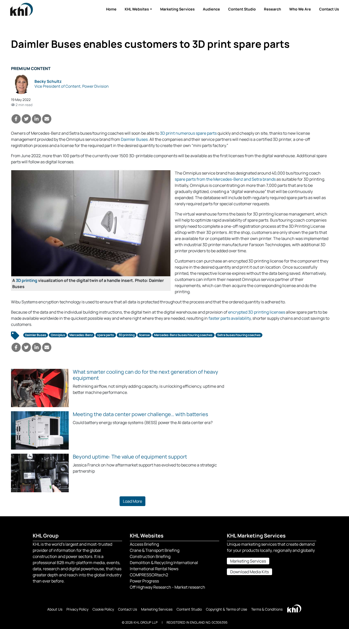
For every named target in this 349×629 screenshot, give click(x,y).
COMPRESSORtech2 (149, 575)
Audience (211, 9)
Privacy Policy (77, 609)
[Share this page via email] (46, 118)
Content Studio (242, 9)
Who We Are (300, 9)
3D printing (26, 280)
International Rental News (154, 568)
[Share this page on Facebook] (16, 118)
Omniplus (58, 335)
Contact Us (329, 9)
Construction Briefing (150, 556)
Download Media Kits (249, 572)
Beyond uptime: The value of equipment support (130, 456)
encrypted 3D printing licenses (256, 312)
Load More (132, 501)
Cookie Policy (103, 609)
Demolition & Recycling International (164, 562)
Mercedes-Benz (81, 335)
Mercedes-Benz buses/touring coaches (183, 335)
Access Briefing (144, 544)
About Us (54, 609)
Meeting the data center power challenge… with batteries (140, 414)
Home (111, 9)
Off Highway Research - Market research (167, 587)
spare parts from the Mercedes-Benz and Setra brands (225, 179)
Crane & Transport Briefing (154, 550)
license (144, 335)
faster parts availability (229, 318)
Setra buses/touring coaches (239, 335)
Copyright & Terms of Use (226, 609)
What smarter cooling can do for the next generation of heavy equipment (145, 374)
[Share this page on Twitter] (26, 118)
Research (272, 9)
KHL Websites (137, 9)
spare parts (105, 335)
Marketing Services (177, 9)
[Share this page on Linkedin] (36, 118)
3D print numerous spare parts (188, 133)
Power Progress (144, 581)
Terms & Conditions (267, 609)
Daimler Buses (134, 139)
